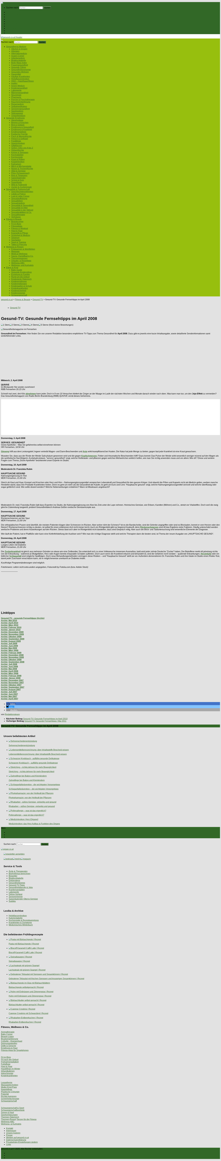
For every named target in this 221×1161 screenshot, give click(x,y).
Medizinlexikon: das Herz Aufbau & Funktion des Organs (34, 824)
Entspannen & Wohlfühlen (23, 249)
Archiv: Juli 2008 (9, 664)
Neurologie (16, 95)
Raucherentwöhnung (20, 102)
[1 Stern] (5, 325)
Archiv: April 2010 (9, 623)
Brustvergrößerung (9, 1039)
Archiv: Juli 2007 (9, 692)
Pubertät (5, 1094)
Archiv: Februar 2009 (11, 653)
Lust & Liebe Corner (20, 196)
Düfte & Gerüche (8, 1046)
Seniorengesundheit (20, 109)
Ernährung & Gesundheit (22, 127)
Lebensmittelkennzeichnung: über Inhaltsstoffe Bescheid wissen (38, 754)
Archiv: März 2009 (9, 650)
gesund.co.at (7, 299)
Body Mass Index (19, 63)
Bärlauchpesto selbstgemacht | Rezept (26, 987)
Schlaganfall (15, 556)
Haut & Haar (17, 231)
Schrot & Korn (17, 180)
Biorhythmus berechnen (19, 874)
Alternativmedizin (19, 53)
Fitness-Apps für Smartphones (15, 1050)
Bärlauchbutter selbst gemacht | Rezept (26, 1005)
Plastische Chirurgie (10, 1092)
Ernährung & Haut (9, 1048)
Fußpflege (5, 1064)
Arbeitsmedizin (18, 58)
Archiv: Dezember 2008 (12, 655)
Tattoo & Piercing (19, 244)
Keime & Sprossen (19, 152)
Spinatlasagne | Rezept (19, 961)
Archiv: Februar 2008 (11, 676)
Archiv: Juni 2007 (9, 694)
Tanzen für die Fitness (26, 1119)
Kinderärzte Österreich (21, 279)
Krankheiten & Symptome (20, 922)
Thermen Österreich (10, 1117)
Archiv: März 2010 (9, 625)
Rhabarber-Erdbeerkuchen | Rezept (25, 1022)
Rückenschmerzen (149, 527)
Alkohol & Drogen (19, 49)
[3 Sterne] (24, 325)
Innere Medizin (18, 86)
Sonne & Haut (7, 1112)
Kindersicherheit (18, 291)
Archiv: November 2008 (12, 657)
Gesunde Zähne (18, 67)
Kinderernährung (19, 281)
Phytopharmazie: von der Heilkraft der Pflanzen (30, 798)
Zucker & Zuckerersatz (21, 187)
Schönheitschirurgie (10, 1099)
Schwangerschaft (19, 295)
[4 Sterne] (34, 325)
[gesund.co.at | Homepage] (8, 3)
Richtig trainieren (8, 1096)
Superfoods (16, 182)
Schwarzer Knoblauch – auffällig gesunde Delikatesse (33, 763)
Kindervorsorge (18, 293)
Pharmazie (16, 97)
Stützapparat (17, 113)
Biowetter (13, 876)
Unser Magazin (13, 21)
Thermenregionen (19, 258)
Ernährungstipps (18, 132)
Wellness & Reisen (15, 28)
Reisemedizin (17, 104)
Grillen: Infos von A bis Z (22, 148)
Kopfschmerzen (89, 456)
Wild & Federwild (19, 185)
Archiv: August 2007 (11, 689)
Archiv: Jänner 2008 (10, 678)
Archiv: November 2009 (12, 634)
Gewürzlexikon (18, 143)
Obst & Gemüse (18, 171)
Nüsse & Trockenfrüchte (22, 169)
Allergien (15, 51)
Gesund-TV (37, 299)
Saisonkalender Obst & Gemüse (23, 899)
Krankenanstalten (17, 890)
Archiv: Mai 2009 (9, 648)
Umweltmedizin (18, 116)
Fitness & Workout (19, 228)
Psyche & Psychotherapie (23, 99)
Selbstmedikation (19, 106)
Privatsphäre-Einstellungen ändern (22, 1142)
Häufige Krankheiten (20, 76)
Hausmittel (16, 74)
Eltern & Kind (12, 31)
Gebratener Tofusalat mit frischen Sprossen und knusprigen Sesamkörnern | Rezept (46, 978)
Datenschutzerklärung (16, 1140)
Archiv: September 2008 (12, 662)
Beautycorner (17, 221)
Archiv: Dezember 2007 (12, 680)
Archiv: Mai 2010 (9, 620)
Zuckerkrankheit (13, 551)
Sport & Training (18, 242)
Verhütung (16, 217)
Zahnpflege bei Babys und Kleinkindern (27, 780)
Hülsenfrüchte (17, 150)
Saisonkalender (18, 178)
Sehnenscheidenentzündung (22, 745)
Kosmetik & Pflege (19, 233)
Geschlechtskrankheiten (22, 192)
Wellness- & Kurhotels (11, 1124)
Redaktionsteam (12, 714)
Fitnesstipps (16, 226)
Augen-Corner (17, 56)
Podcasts (10, 33)
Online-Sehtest (15, 894)
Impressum (11, 1131)
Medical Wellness (19, 254)
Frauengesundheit (19, 65)
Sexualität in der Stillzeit (22, 210)
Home (9, 12)
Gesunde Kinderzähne (21, 272)
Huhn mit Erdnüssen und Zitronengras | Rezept (30, 996)
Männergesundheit (19, 93)
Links (8, 1144)
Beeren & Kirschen (19, 122)
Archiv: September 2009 (12, 639)
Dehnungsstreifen (9, 1043)
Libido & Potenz (18, 194)
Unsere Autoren (13, 1133)
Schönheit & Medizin (20, 235)
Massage (15, 251)
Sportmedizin (17, 111)
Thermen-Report (8, 1119)
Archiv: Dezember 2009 (12, 632)
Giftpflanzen (16, 146)
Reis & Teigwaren (19, 175)
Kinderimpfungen (19, 284)
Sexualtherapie (18, 215)
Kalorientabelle (16, 918)
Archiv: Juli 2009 (9, 643)
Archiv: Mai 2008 (9, 669)
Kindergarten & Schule (21, 286)
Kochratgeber (17, 155)
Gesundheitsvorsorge (21, 70)
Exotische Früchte (19, 134)
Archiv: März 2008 (9, 673)
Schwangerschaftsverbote (13, 1110)
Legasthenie (6, 1082)
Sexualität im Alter (19, 208)
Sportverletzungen (9, 1115)
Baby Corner (7, 1034)
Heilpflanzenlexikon (20, 79)
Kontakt (9, 1128)
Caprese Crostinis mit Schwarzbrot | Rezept (28, 1013)
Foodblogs (16, 141)
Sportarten (16, 240)
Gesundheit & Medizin (16, 14)
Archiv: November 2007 (12, 683)
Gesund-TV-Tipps (17, 885)
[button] (11, 704)
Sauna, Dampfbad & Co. (22, 256)
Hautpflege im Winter (10, 1069)
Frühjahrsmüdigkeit (10, 1062)
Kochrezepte (17, 157)
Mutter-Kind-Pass (9, 1087)
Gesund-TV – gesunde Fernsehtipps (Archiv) (22, 618)
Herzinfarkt (206, 554)
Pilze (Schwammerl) (20, 173)
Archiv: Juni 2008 (9, 666)
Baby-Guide (16, 270)
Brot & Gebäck (17, 125)
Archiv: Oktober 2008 (11, 660)
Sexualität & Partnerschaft (18, 24)
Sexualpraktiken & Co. (21, 212)
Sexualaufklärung (19, 198)
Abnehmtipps (17, 120)
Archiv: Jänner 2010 (10, 630)
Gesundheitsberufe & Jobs (21, 887)
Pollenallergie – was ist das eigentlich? (26, 815)
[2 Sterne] (14, 325)
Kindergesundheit (19, 88)
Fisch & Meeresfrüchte (21, 136)
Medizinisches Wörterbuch (21, 925)
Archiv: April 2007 (9, 699)
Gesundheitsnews (17, 883)
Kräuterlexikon (17, 162)
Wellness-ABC (18, 263)
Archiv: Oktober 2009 (11, 637)
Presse (9, 1135)
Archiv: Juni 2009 (9, 646)
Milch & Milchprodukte (21, 166)
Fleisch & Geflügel (19, 139)
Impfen (14, 83)
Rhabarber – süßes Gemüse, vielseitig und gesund (32, 806)
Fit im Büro (16, 224)
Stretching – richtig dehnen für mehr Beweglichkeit (31, 771)
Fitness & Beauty (14, 26)
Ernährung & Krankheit (21, 129)
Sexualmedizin (18, 203)
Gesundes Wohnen (20, 72)
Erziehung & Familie (20, 274)
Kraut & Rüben (18, 159)
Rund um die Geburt (20, 277)
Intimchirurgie (7, 1073)
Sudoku (12, 901)
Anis (85, 451)
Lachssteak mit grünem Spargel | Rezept (27, 970)
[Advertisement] (77, 357)
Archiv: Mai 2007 (9, 696)
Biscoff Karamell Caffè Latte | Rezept (25, 952)
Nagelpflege (6, 1089)
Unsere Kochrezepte (15, 19)
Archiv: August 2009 (11, 641)
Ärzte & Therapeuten (18, 871)
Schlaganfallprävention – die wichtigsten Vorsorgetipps (33, 789)
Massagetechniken (9, 1085)
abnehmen (31, 394)
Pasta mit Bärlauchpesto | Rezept (24, 944)
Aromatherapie (7, 1032)
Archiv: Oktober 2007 (11, 685)
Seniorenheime (16, 897)
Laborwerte (16, 90)
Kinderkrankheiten (19, 288)
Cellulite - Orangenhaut (11, 1041)
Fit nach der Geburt (9, 1059)
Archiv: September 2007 (12, 687)
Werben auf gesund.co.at (17, 1137)
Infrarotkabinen (8, 1071)
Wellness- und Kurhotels (22, 265)
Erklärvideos (14, 880)
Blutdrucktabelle (18, 60)
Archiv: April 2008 (9, 671)
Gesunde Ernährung (15, 17)
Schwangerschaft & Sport (12, 1108)
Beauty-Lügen (7, 1036)
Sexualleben (17, 201)
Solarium (15, 238)
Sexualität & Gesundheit (22, 205)
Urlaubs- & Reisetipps (21, 261)
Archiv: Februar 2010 (11, 627)
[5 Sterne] (43, 325)
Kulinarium (16, 164)
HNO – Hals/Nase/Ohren (22, 81)
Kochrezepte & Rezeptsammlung (24, 920)
